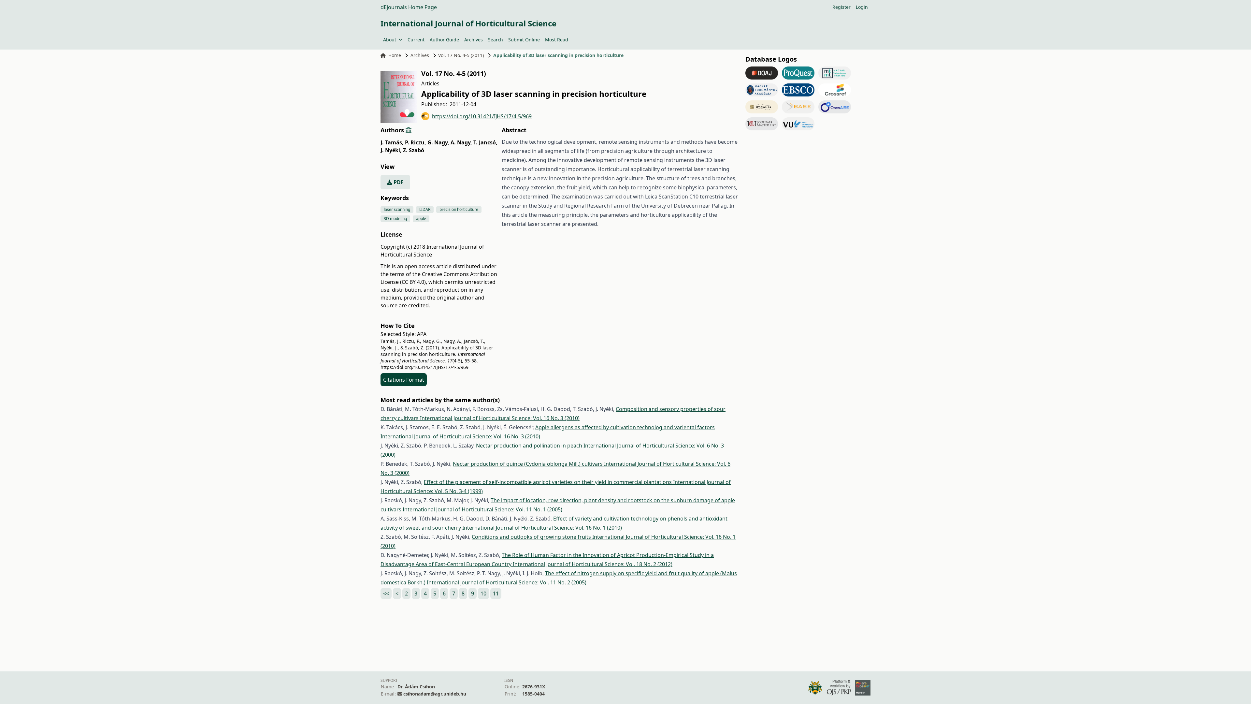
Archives (473, 40)
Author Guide (444, 40)
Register (841, 7)
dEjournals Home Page (409, 7)
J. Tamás (392, 142)
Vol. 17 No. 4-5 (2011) (461, 55)
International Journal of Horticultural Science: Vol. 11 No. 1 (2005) (482, 509)
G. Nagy (438, 142)
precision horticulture (458, 209)
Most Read (556, 40)
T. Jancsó (485, 142)
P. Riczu (415, 142)
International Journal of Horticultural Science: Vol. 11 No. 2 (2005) (506, 582)
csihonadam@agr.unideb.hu (434, 694)
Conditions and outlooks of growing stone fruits (532, 536)
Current (416, 40)
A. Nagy (461, 142)
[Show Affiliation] (408, 130)
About (389, 40)
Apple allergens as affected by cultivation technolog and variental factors (625, 427)
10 (483, 593)
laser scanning (397, 209)
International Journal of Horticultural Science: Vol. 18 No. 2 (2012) (592, 564)
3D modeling (395, 218)
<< (386, 593)
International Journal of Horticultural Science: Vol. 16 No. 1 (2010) (542, 527)
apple (421, 218)
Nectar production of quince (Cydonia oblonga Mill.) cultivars (528, 463)
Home (394, 55)
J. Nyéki (391, 150)
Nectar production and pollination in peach (529, 445)
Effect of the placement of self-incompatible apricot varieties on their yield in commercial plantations (548, 482)
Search (495, 40)
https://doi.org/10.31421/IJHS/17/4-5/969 (482, 116)
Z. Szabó (413, 150)
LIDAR (424, 209)
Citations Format (403, 379)
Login (862, 7)
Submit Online (524, 40)
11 (496, 593)
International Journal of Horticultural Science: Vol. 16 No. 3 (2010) (500, 418)
